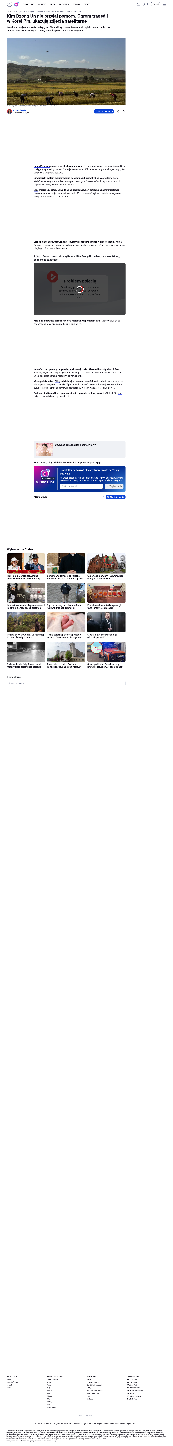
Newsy (89, 1379)
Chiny (57, 381)
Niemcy (49, 1402)
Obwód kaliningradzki (94, 1385)
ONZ (36, 190)
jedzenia (72, 384)
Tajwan (49, 1396)
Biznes (87, 4)
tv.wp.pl (9, 1385)
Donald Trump (132, 1382)
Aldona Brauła (19, 110)
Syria (48, 1393)
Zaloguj (156, 4)
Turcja (49, 1385)
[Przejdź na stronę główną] (9, 6)
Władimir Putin (132, 1385)
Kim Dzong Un (132, 1379)
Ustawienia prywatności (126, 1423)
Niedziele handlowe (93, 1382)
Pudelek (9, 1388)
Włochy (49, 1390)
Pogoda (76, 4)
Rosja (49, 1388)
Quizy (52, 4)
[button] (146, 4)
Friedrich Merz (132, 1399)
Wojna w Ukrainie (93, 1393)
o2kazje (42, 4)
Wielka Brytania (52, 1407)
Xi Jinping (130, 1393)
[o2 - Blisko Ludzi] (18, 4)
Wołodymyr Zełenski (134, 1396)
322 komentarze (105, 111)
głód (120, 393)
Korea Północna (42, 166)
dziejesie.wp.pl (93, 462)
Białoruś (49, 1404)
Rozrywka (64, 4)
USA (48, 1399)
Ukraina (49, 1382)
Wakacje (90, 1399)
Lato (88, 1396)
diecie (68, 369)
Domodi (9, 1379)
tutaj (54, 1441)
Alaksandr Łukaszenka (135, 1390)
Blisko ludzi (28, 4)
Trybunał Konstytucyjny (95, 1390)
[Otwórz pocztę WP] (139, 4)
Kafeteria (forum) (12, 1382)
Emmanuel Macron (133, 1388)
